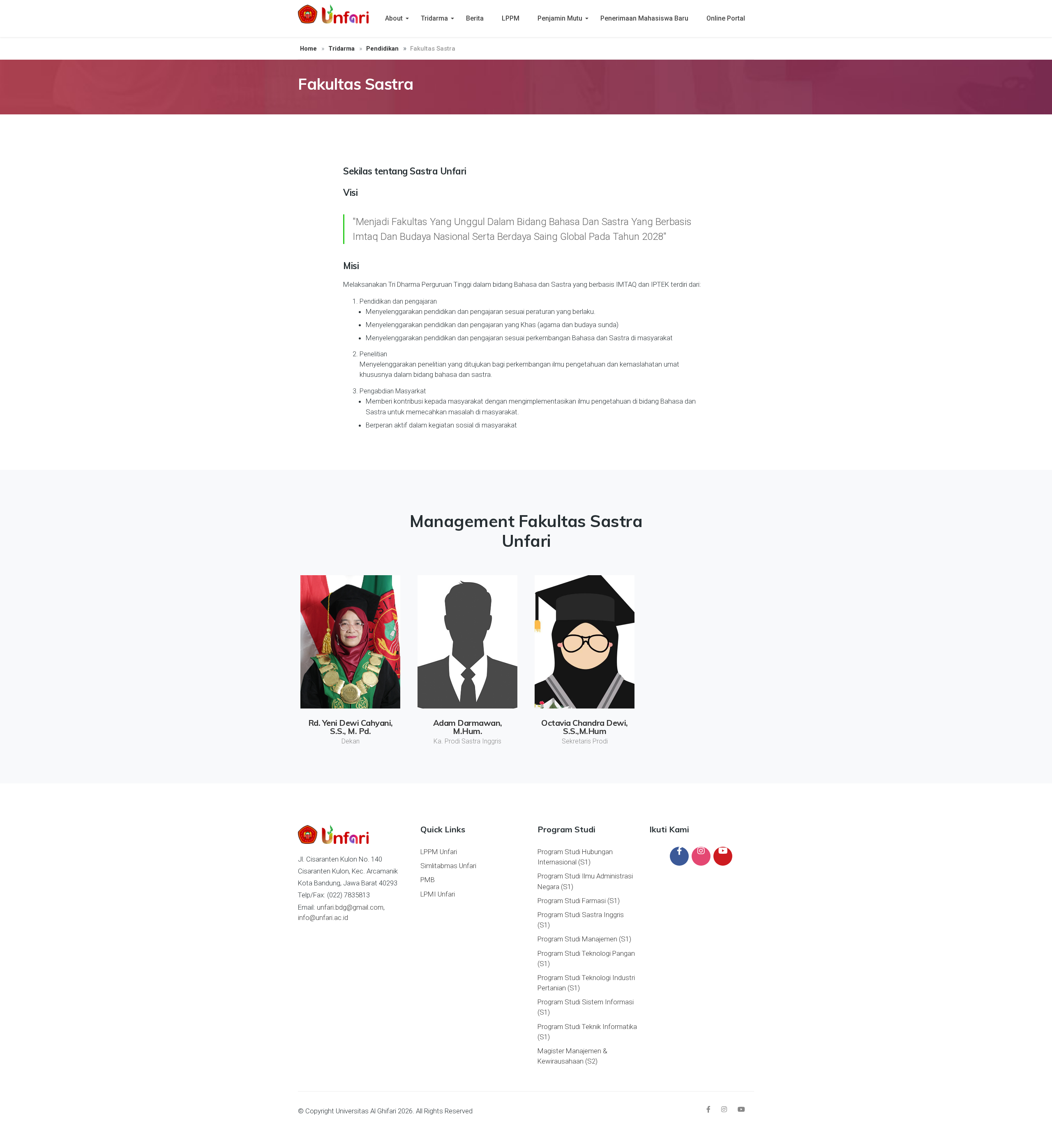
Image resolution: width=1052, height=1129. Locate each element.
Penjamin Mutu (560, 18)
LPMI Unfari (437, 894)
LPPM (510, 18)
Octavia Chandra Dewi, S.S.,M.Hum (584, 727)
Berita (475, 18)
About (394, 18)
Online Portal (725, 18)
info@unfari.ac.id (323, 917)
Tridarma (434, 18)
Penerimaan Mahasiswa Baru (644, 18)
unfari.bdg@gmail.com (350, 907)
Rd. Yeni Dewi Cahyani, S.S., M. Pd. (350, 727)
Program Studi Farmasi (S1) (579, 901)
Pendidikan (382, 48)
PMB (427, 880)
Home (308, 48)
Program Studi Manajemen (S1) (584, 939)
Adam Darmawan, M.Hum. (467, 727)
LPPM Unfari (438, 852)
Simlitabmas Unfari (448, 866)
